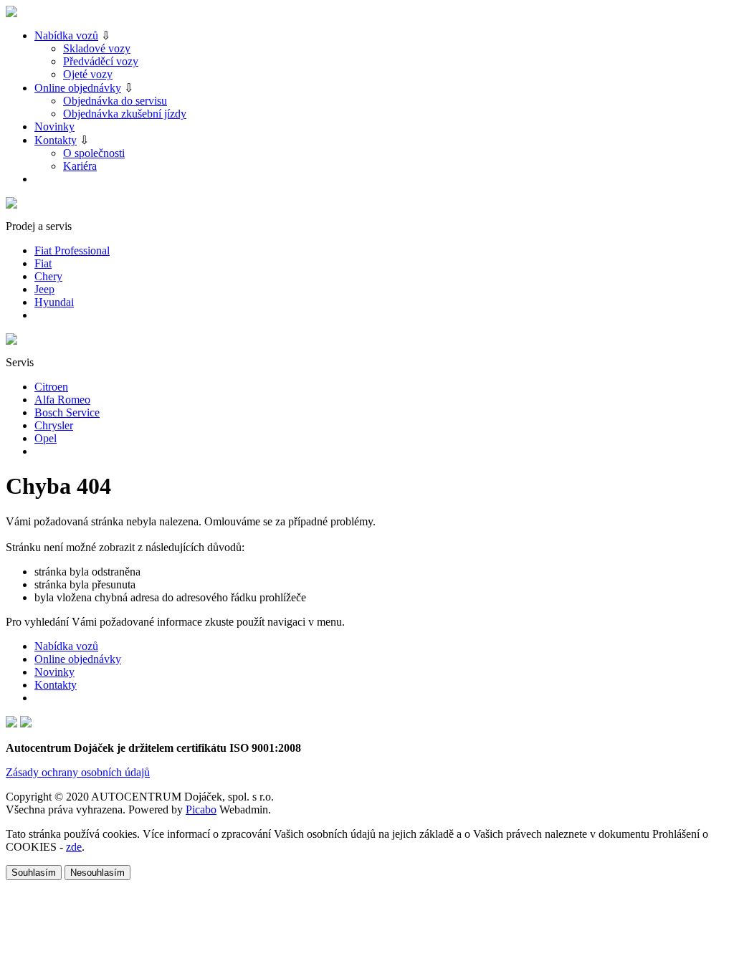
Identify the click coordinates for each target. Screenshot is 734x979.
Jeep (44, 289)
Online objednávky (77, 88)
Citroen (51, 387)
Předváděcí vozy (100, 61)
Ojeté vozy (88, 74)
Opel (45, 438)
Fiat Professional (72, 250)
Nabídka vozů (66, 35)
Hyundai (54, 302)
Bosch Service (67, 412)
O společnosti (94, 153)
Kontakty (55, 140)
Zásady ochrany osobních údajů (78, 772)
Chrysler (53, 425)
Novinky (54, 126)
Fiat (43, 263)
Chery (48, 276)
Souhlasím (33, 872)
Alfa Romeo (62, 399)
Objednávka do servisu (115, 101)
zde (74, 847)
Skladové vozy (96, 48)
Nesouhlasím (97, 872)
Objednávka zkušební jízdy (124, 114)
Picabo (201, 809)
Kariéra (80, 166)
